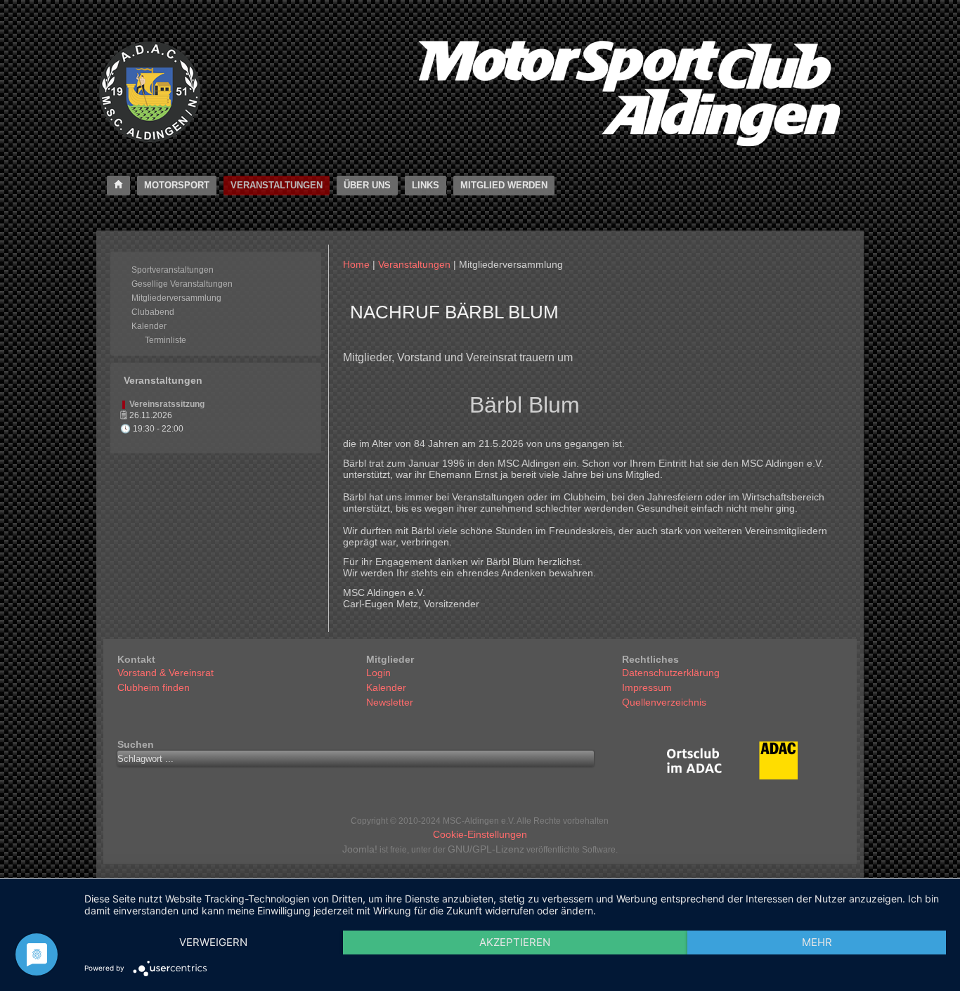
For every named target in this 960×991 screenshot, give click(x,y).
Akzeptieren (514, 942)
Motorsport (176, 185)
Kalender (149, 326)
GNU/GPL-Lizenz (486, 849)
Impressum (647, 687)
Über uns (367, 185)
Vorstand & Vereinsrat (165, 672)
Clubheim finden (153, 687)
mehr (817, 942)
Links (425, 185)
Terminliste (165, 340)
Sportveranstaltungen (172, 270)
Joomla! (359, 849)
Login (378, 672)
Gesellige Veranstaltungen (182, 284)
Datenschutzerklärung (671, 672)
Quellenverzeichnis (664, 702)
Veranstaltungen (277, 185)
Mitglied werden (503, 185)
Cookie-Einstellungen (480, 834)
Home (356, 264)
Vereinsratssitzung (167, 404)
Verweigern (213, 942)
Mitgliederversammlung (176, 298)
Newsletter (389, 702)
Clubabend (152, 312)
